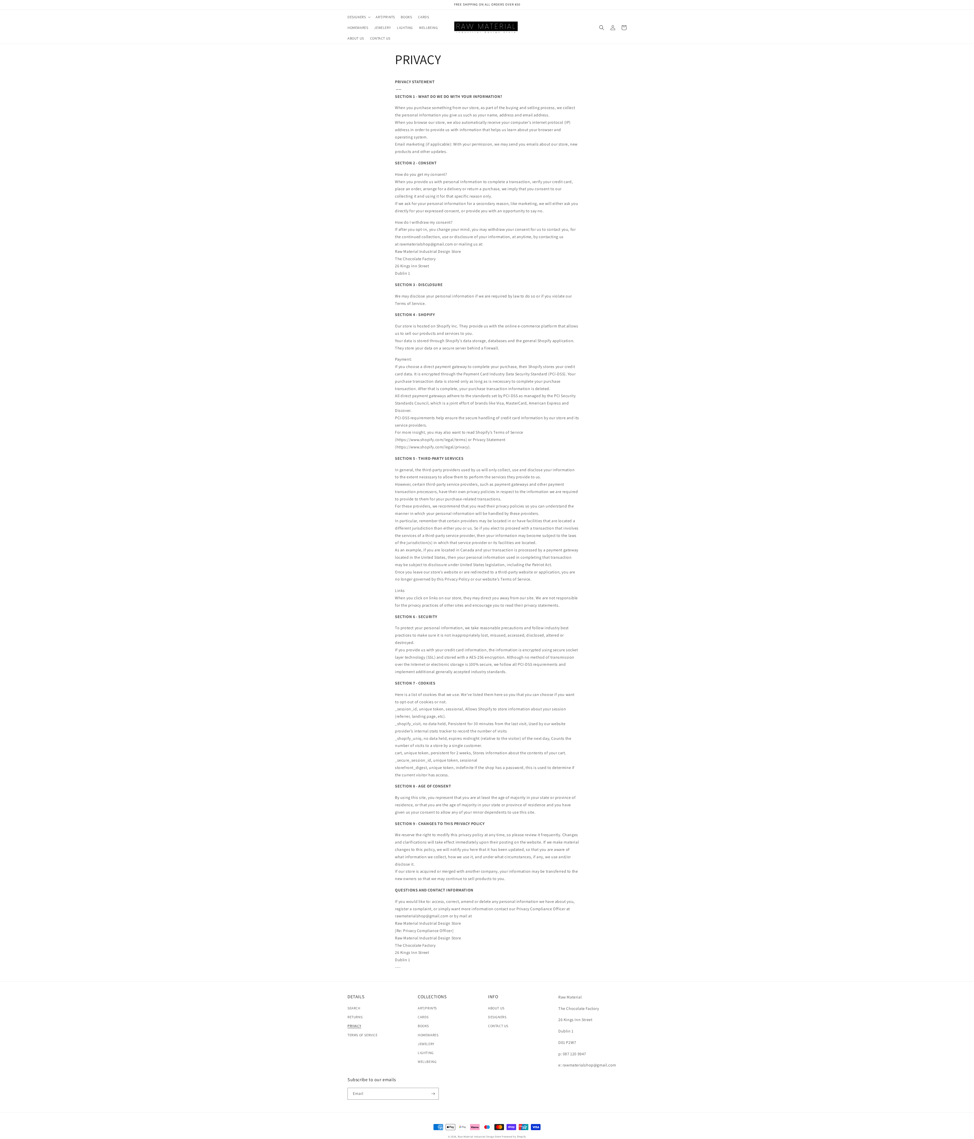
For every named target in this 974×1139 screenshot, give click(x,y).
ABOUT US (496, 1008)
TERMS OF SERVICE (362, 1035)
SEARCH (353, 1008)
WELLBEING (427, 1061)
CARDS (423, 1017)
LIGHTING (426, 1052)
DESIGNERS (497, 1017)
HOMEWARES (428, 1035)
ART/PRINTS (427, 1008)
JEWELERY (426, 1044)
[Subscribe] (433, 1094)
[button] (358, 17)
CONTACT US (498, 1026)
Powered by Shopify (514, 1136)
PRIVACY (354, 1026)
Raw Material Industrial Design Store (479, 1136)
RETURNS (354, 1017)
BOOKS (423, 1026)
